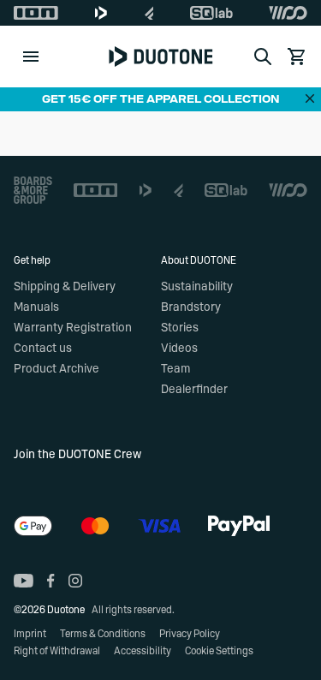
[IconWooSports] (288, 13)
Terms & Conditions (103, 634)
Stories (180, 328)
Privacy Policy (189, 634)
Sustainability (197, 287)
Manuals (36, 307)
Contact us (43, 349)
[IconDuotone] (101, 13)
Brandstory (191, 307)
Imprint (30, 634)
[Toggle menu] (31, 56)
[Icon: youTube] (23, 581)
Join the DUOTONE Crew (77, 455)
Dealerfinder (194, 390)
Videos (179, 349)
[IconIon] (36, 13)
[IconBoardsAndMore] (33, 190)
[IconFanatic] (149, 13)
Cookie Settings (219, 651)
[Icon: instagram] (75, 581)
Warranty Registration (73, 328)
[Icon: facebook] (51, 581)
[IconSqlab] (211, 13)
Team (175, 369)
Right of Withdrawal (57, 651)
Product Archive (56, 369)
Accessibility (142, 651)
